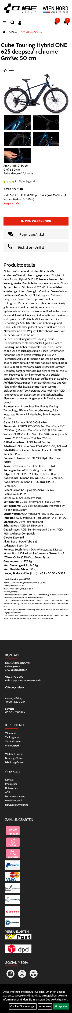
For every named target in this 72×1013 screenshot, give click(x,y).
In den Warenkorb (36, 221)
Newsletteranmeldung (16, 804)
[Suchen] (12, 22)
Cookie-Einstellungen (22, 1006)
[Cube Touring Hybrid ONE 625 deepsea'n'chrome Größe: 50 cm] (36, 93)
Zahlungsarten (12, 737)
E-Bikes (13, 32)
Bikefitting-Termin (14, 762)
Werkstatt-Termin (14, 753)
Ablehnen (45, 1006)
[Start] (4, 32)
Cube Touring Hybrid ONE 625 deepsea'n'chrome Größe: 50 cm (34, 51)
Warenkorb (10, 733)
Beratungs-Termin (14, 758)
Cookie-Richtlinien (56, 999)
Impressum (11, 783)
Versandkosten (13, 741)
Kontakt (9, 779)
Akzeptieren (61, 1006)
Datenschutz (12, 788)
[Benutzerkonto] (20, 23)
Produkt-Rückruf (13, 800)
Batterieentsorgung (15, 796)
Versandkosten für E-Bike (18, 199)
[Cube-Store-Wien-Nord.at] (36, 8)
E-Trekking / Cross (31, 32)
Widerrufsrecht (12, 745)
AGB (7, 792)
